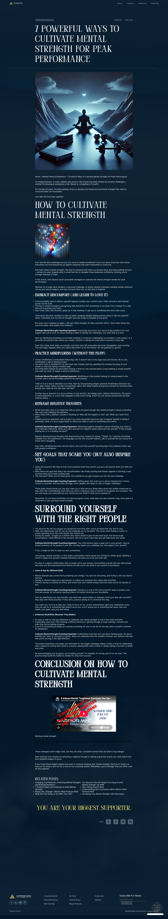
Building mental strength (45, 736)
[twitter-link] (123, 821)
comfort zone (96, 301)
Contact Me (155, 3)
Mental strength (42, 575)
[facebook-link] (115, 821)
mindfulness (47, 359)
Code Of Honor (75, 900)
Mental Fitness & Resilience (54, 176)
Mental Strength (51, 330)
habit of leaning (81, 333)
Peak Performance (51, 900)
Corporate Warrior (50, 896)
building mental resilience (121, 287)
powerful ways (109, 590)
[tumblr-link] (108, 821)
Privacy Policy (15, 911)
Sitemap (98, 900)
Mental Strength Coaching (55, 543)
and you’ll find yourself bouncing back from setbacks (98, 446)
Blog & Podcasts (75, 904)
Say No (46, 570)
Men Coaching (49, 904)
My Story (72, 896)
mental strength (52, 306)
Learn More (10, 873)
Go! (126, 903)
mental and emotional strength (101, 189)
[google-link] (130, 821)
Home (37, 176)
